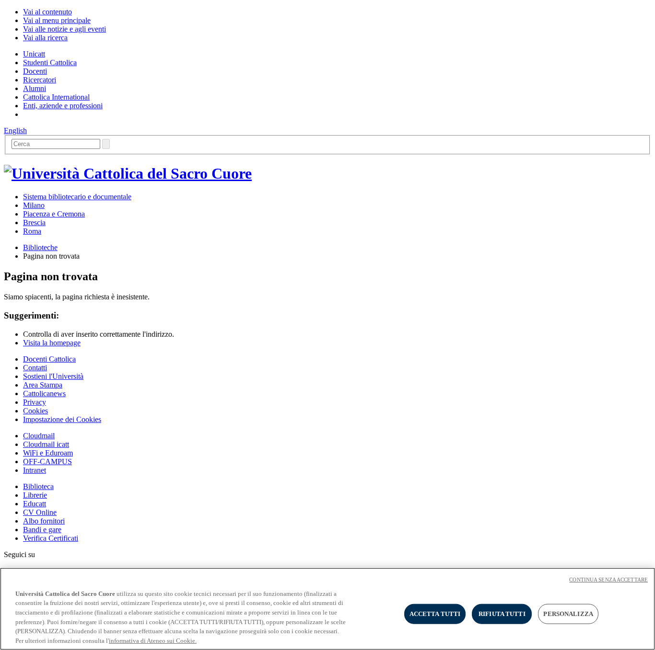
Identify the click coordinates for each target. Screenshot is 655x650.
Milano (34, 205)
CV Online (40, 512)
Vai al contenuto (47, 12)
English (15, 130)
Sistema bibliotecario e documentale (77, 197)
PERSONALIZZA (568, 613)
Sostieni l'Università (53, 376)
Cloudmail (39, 436)
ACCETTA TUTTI (435, 613)
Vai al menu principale (57, 20)
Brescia (34, 222)
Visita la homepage (52, 343)
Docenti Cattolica (49, 359)
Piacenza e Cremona (54, 214)
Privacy (34, 402)
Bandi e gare (42, 529)
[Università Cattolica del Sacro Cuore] (128, 173)
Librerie (35, 495)
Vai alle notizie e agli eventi (64, 29)
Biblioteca (38, 486)
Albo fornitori (44, 521)
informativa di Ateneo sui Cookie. (153, 640)
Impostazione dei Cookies (62, 419)
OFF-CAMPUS (47, 461)
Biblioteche (40, 247)
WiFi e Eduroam (48, 453)
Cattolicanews (44, 393)
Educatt (34, 504)
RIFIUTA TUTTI (502, 613)
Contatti (35, 368)
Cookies (35, 411)
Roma (32, 231)
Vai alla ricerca (45, 38)
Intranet (34, 470)
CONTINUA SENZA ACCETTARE (608, 579)
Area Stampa (42, 385)
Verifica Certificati (50, 538)
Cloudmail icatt (46, 444)
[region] (327, 609)
